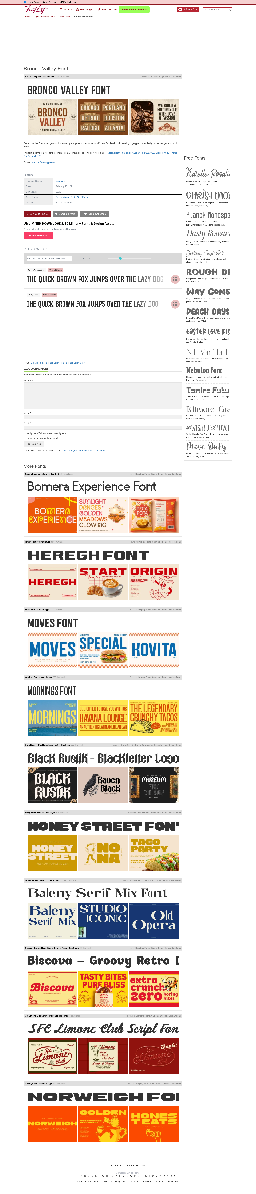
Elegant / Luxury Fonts (170, 745)
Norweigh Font (31, 1083)
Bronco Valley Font (33, 76)
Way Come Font (208, 291)
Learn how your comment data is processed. (83, 450)
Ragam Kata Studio (70, 948)
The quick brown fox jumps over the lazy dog (95, 279)
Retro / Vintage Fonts (160, 76)
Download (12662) (39, 214)
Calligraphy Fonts (159, 1016)
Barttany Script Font (204, 253)
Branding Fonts (142, 474)
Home (27, 16)
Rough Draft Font (208, 271)
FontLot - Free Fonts (128, 1165)
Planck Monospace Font (208, 215)
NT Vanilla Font (208, 352)
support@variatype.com (44, 162)
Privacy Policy (120, 1181)
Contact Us (81, 1181)
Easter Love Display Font (208, 331)
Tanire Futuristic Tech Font (208, 390)
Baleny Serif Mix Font (34, 880)
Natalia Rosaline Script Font (208, 172)
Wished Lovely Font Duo (208, 427)
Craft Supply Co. (55, 880)
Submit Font (173, 1181)
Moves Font (30, 609)
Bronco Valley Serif (75, 362)
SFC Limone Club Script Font (38, 1016)
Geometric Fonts (159, 542)
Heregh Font (30, 542)
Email (27, 423)
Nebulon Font (204, 371)
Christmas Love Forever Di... (208, 195)
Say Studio (56, 474)
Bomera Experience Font (36, 474)
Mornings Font (31, 677)
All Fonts (160, 1181)
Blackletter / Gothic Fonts (132, 745)
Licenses (94, 1181)
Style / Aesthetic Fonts (44, 16)
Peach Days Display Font (208, 311)
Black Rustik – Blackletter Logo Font (41, 745)
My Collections (70, 2)
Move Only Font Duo (208, 447)
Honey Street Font (33, 812)
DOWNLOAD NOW (38, 236)
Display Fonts (157, 474)
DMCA (106, 1181)
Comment (28, 380)
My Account (51, 2)
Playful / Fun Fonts (172, 1083)
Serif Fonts (65, 16)
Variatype (49, 76)
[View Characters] (175, 279)
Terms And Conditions (141, 1181)
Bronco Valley (37, 362)
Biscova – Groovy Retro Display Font (41, 948)
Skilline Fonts (61, 1016)
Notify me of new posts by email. (42, 438)
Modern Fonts (175, 542)
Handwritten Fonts (173, 474)
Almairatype (44, 542)
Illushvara (65, 745)
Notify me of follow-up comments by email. (47, 433)
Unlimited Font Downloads (134, 9)
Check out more (66, 214)
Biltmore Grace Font (208, 409)
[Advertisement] (128, 39)
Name (27, 413)
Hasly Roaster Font (208, 235)
